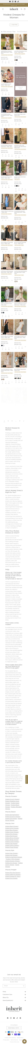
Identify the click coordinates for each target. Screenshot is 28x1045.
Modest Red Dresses (11, 836)
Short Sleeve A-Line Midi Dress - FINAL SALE (7, 243)
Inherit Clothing (11, 1037)
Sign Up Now (21, 88)
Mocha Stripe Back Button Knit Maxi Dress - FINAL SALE (20, 272)
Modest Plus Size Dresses (12, 872)
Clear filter (15, 24)
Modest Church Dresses (12, 799)
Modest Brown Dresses (12, 838)
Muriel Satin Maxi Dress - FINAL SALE (20, 115)
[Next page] (23, 421)
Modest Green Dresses (11, 832)
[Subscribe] (23, 985)
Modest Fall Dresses (11, 818)
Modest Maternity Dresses (12, 874)
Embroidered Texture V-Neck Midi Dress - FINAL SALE (20, 337)
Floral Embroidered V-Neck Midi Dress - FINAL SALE (19, 212)
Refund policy (20, 1037)
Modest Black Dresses (11, 826)
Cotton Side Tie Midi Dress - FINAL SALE (7, 212)
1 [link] (4, 421)
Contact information (14, 1041)
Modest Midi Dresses (11, 855)
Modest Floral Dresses (11, 847)
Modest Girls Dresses (11, 878)
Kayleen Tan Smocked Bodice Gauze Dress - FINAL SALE (19, 405)
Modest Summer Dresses (12, 816)
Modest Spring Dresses (12, 814)
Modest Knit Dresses (11, 863)
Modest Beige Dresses (11, 839)
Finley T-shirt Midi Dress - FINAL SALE (20, 177)
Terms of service (14, 1039)
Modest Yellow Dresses (12, 845)
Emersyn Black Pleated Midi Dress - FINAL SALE (6, 146)
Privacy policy (6, 1039)
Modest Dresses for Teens (12, 876)
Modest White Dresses (11, 828)
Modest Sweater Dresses (12, 861)
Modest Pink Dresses (11, 834)
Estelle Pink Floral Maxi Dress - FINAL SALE (6, 177)
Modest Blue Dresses (11, 830)
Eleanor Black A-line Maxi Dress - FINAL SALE (7, 337)
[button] (2, 9)
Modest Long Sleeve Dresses (13, 857)
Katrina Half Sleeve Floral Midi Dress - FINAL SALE (20, 304)
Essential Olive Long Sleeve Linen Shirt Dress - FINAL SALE (20, 146)
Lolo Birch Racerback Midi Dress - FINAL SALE (20, 52)
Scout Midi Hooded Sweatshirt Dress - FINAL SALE (7, 115)
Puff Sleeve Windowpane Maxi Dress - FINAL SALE (7, 272)
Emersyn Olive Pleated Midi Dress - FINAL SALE (6, 405)
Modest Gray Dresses (11, 843)
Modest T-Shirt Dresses (12, 859)
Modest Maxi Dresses (11, 853)
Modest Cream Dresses (12, 841)
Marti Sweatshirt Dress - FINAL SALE (6, 304)
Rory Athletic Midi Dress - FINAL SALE (20, 370)
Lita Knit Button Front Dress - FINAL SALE (6, 84)
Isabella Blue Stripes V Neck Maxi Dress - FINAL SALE (6, 52)
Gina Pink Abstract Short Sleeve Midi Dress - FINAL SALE (7, 370)
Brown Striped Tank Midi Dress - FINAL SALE (20, 243)
